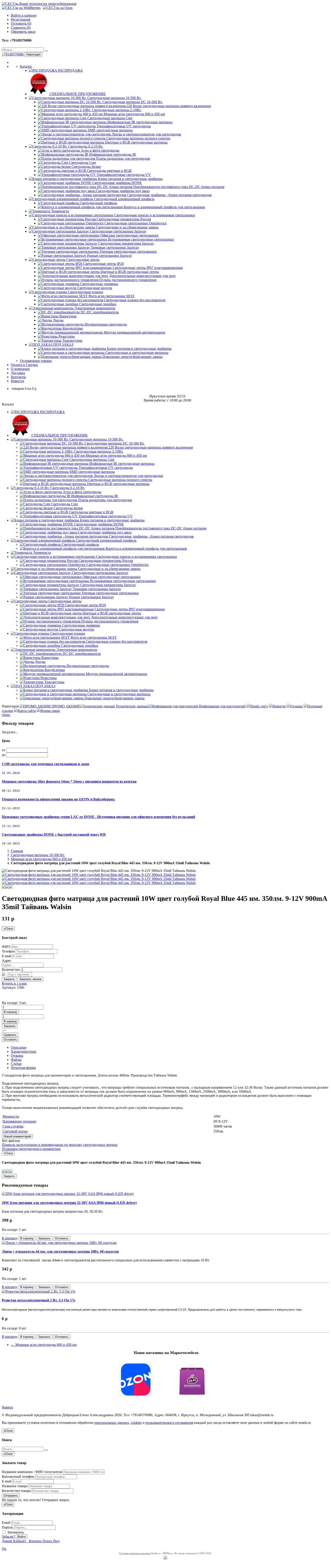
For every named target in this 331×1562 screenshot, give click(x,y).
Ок (4, 1549)
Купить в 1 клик (14, 983)
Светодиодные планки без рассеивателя (134, 300)
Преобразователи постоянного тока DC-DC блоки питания (178, 187)
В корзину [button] (10, 1012)
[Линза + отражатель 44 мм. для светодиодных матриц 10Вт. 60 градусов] (59, 1243)
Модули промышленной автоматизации (134, 332)
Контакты (18, 377)
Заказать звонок (30, 979)
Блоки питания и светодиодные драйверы (130, 179)
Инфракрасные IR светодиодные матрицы (139, 122)
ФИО (6, 946)
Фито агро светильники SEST (111, 296)
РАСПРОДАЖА (70, 70)
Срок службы (12, 1126)
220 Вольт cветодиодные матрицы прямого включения (168, 106)
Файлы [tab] (16, 1059)
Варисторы (68, 316)
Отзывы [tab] (17, 1055)
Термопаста (59, 211)
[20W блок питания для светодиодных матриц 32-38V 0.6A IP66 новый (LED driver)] (68, 1194)
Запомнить (15, 1532)
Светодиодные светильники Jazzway (117, 231)
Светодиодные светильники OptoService (135, 223)
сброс (6, 715)
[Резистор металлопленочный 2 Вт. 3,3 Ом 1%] (38, 1291)
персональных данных (111, 1423)
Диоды (57, 320)
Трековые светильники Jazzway (114, 247)
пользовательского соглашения (169, 1423)
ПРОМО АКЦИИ (65, 706)
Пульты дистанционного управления (127, 280)
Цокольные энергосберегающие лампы (132, 357)
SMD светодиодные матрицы (110, 130)
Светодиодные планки (85, 292)
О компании (20, 369)
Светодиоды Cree (82, 162)
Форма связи (50, 711)
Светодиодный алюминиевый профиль (123, 199)
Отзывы (296, 706)
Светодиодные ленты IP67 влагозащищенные (147, 268)
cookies (136, 1423)
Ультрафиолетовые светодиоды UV (123, 175)
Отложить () (21, 23)
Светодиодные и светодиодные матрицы (136, 352)
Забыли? (8, 1536)
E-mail (6, 956)
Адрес (6, 960)
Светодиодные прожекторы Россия (123, 219)
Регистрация (20, 19)
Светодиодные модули (94, 288)
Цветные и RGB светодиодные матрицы (136, 142)
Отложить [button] (10, 1039)
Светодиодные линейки (97, 304)
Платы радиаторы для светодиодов (122, 158)
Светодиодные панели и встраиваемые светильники (154, 215)
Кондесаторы (72, 328)
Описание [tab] (18, 1047)
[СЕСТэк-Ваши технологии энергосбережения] (39, 4)
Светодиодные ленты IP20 (103, 264)
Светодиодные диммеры (98, 284)
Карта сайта (27, 711)
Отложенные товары (36, 361)
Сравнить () (21, 27)
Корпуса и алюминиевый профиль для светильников (164, 207)
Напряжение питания (19, 1121)
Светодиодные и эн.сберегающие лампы (127, 227)
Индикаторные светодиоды (105, 324)
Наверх (7, 1407)
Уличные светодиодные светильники (128, 251)
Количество (11, 969)
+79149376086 (13, 54)
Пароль (7, 1527)
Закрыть (9, 979)
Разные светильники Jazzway (109, 255)
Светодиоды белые (86, 166)
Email (6, 1522)
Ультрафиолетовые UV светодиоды (123, 126)
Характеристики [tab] (23, 1051)
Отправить (11, 1495)
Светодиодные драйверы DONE (116, 183)
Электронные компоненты (94, 308)
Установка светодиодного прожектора (31, 1149)
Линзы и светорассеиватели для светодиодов (146, 134)
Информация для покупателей (222, 706)
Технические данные (131, 706)
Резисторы (66, 336)
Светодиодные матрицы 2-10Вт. (116, 110)
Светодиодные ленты (83, 259)
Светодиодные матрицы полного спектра (137, 138)
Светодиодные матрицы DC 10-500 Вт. (132, 102)
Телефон (8, 951)
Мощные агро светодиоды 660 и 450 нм (134, 114)
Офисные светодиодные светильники (129, 235)
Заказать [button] (10, 1026)
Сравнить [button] (10, 1035)
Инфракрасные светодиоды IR (112, 154)
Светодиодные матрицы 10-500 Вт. (113, 98)
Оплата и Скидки (24, 365)
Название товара (14, 1486)
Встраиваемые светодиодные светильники (140, 239)
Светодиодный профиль (98, 203)
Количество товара (16, 1491)
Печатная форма (23, 1068)
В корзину (10, 1238)
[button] (165, 1380)
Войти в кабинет (24, 15)
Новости (17, 381)
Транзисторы (71, 340)
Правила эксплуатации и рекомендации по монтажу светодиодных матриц (60, 1145)
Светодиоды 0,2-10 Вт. (85, 146)
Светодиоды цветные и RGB (108, 171)
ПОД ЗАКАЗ (62, 344)
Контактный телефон (18, 1476)
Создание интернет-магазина (134, 1553)
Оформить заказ (23, 31)
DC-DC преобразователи (99, 312)
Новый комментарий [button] (17, 1136)
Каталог (26, 66)
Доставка (18, 373)
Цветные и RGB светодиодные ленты (129, 272)
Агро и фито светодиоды (99, 150)
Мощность (10, 1116)
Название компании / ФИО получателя (32, 1472)
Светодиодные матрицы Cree (109, 118)
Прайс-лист (259, 706)
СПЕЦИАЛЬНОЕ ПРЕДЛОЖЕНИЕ (77, 94)
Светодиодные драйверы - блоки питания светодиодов (169, 195)
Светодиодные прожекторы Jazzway (125, 243)
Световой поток (14, 1131)
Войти (22, 1536)
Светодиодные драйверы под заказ (122, 191)
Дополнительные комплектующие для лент (142, 276)
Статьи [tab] (16, 1064)
